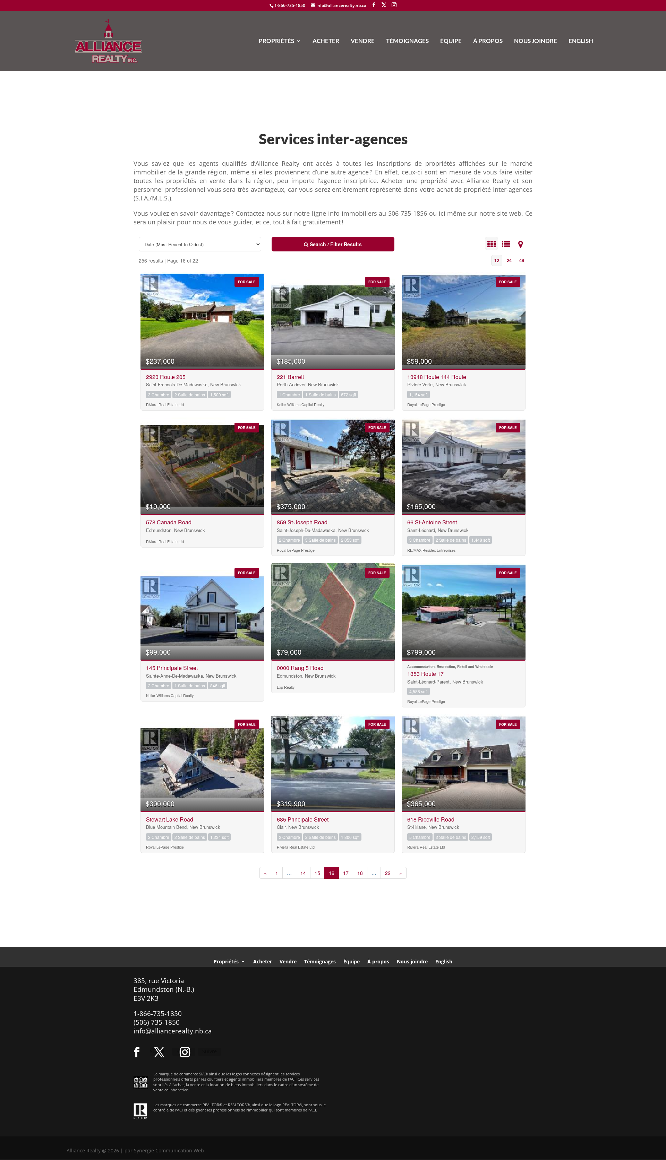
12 (496, 260)
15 (317, 872)
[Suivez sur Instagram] (184, 1052)
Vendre (363, 41)
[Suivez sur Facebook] (136, 1052)
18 (360, 872)
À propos (488, 41)
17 (346, 872)
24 (509, 260)
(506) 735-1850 (157, 1022)
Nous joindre (535, 41)
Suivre (209, 1051)
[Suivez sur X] (159, 1052)
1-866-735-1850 (289, 5)
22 (388, 872)
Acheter (326, 41)
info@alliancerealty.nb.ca (173, 1031)
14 (303, 872)
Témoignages (407, 41)
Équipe (451, 41)
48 (521, 260)
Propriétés (276, 41)
